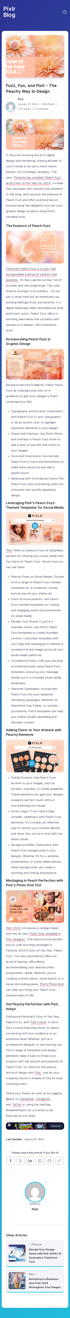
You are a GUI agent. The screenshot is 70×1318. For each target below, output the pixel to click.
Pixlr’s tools (38, 1022)
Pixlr (21, 99)
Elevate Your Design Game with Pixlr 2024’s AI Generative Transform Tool (45, 1255)
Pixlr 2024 (13, 928)
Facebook (27, 1099)
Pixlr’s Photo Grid (51, 984)
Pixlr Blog (9, 11)
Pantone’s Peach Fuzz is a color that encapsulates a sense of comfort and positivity (31, 274)
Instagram (43, 1099)
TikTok (16, 1104)
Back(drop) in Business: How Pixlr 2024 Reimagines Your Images (45, 1283)
